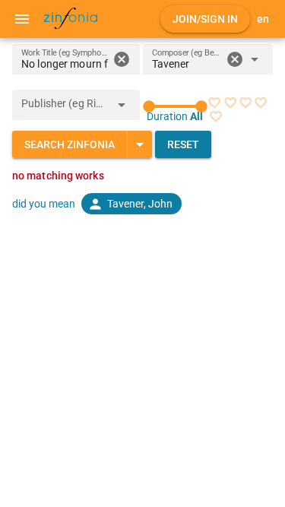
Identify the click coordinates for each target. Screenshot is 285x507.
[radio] (214, 102)
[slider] (175, 106)
